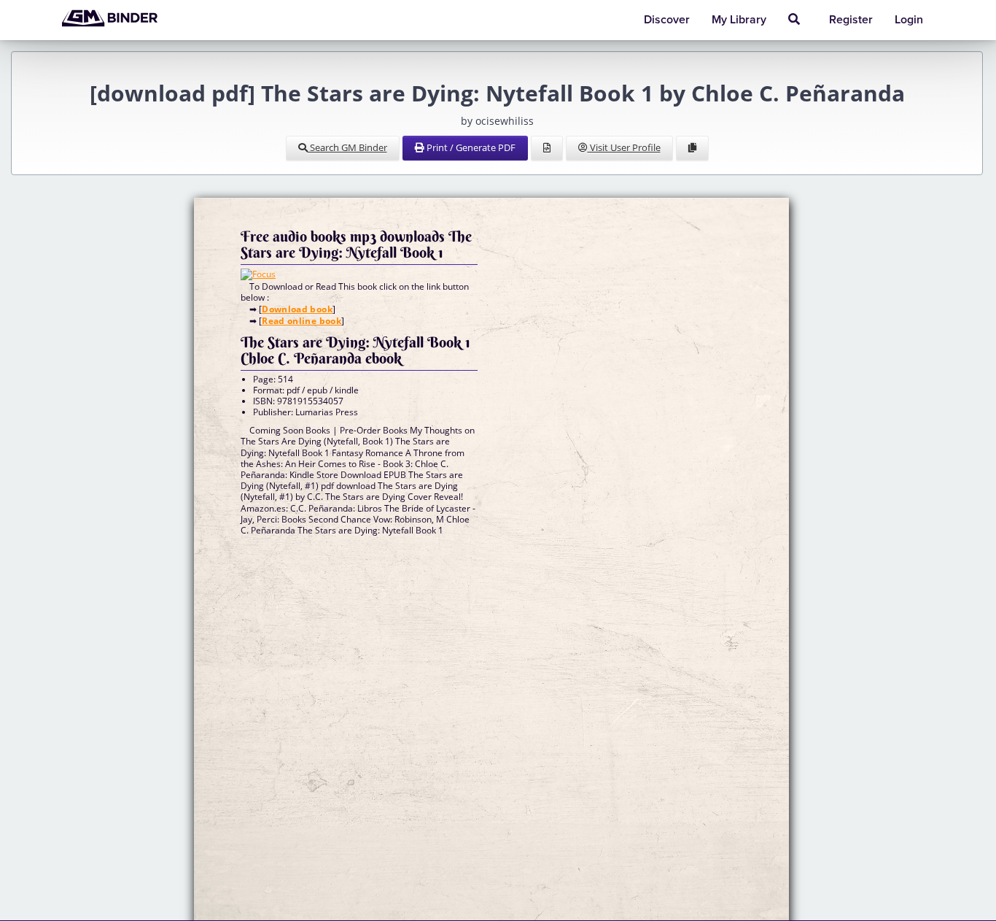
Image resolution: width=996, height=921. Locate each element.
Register (851, 19)
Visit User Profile (624, 147)
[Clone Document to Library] (692, 148)
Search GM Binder (347, 147)
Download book (297, 309)
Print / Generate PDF (469, 147)
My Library (739, 19)
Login (909, 19)
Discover (667, 19)
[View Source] (547, 148)
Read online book (301, 321)
